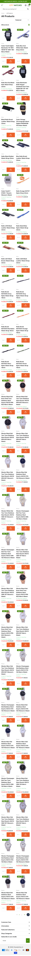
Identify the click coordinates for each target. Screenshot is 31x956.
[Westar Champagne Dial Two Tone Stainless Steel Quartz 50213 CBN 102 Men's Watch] (8, 767)
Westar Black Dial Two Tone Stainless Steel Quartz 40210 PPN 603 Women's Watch (22, 400)
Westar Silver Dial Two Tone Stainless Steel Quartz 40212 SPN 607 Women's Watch (7, 670)
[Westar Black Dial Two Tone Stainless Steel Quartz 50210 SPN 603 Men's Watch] (8, 422)
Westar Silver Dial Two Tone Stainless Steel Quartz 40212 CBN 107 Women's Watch (7, 592)
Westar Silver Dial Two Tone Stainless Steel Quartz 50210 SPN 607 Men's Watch (22, 437)
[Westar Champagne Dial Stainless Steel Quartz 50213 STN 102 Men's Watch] (8, 845)
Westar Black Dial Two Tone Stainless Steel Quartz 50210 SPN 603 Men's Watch (7, 437)
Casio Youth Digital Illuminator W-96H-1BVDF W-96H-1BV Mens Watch (7, 49)
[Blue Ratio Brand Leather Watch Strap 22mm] (23, 145)
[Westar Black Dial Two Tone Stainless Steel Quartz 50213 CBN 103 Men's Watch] (23, 767)
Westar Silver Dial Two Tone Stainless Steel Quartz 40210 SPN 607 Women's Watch (7, 476)
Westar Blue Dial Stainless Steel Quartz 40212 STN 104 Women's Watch (8, 744)
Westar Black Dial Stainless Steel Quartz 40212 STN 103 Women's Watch (23, 708)
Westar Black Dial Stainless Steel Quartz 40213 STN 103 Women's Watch (8, 895)
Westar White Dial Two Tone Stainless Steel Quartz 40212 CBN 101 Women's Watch (7, 515)
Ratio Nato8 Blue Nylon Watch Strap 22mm (22, 228)
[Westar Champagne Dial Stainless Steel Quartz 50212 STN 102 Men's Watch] (23, 655)
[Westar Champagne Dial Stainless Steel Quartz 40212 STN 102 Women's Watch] (8, 694)
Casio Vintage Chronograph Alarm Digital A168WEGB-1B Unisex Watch (22, 122)
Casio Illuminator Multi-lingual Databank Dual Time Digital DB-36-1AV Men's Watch (22, 86)
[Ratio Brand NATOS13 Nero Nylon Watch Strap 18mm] (8, 350)
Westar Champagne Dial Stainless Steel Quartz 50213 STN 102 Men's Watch (7, 859)
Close (15, 922)
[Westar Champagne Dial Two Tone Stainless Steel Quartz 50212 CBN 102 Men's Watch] (23, 500)
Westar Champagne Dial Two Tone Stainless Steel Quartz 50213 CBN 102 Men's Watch (7, 782)
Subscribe (28, 940)
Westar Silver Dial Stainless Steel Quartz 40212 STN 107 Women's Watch (22, 744)
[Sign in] (25, 5)
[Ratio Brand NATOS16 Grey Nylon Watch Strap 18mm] (23, 281)
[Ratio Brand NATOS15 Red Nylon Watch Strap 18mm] (8, 315)
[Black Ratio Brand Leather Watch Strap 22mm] (8, 108)
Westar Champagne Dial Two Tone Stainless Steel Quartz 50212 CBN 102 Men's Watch (22, 515)
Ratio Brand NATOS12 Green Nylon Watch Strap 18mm (22, 364)
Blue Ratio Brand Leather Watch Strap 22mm (23, 158)
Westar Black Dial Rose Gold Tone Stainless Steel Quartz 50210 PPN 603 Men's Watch (7, 400)
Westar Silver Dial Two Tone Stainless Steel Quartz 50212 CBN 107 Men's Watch (22, 553)
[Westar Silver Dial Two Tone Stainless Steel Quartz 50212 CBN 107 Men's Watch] (23, 538)
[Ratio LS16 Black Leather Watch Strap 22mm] (8, 215)
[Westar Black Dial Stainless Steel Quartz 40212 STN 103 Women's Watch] (23, 694)
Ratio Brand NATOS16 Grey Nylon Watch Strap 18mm (22, 295)
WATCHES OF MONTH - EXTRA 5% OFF (15, 1)
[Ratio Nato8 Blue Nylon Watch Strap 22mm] (23, 215)
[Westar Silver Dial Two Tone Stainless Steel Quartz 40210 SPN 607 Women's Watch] (8, 461)
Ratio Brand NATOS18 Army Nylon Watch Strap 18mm (7, 295)
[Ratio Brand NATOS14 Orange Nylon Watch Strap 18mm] (23, 315)
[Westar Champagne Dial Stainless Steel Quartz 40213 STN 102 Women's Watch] (23, 845)
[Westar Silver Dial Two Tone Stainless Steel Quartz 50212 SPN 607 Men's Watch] (23, 616)
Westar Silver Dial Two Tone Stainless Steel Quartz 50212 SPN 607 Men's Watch (22, 631)
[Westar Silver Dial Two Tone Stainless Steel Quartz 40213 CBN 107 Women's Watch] (8, 806)
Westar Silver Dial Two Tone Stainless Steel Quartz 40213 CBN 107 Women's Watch (7, 821)
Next (28, 914)
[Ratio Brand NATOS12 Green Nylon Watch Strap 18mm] (23, 350)
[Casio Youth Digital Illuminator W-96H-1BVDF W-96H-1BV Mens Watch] (8, 35)
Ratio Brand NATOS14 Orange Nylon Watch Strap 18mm (22, 329)
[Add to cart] (11, 61)
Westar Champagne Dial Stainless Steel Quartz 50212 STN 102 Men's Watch (22, 669)
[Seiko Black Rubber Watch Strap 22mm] (8, 145)
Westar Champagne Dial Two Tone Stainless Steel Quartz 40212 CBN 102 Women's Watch (8, 553)
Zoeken (28, 9)
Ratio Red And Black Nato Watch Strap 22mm (7, 84)
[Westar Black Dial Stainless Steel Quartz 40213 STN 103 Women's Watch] (8, 881)
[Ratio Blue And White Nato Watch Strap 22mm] (23, 35)
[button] (5, 59)
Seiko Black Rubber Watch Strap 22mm (7, 157)
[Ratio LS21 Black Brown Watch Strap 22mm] (8, 248)
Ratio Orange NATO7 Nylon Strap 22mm (23, 192)
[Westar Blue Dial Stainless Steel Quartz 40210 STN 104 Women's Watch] (23, 461)
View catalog (2, 5)
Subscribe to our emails (9, 937)
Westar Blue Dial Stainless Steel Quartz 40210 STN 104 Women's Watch (23, 475)
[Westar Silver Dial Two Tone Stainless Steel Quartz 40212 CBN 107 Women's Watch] (8, 577)
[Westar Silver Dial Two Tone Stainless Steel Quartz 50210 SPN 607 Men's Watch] (23, 422)
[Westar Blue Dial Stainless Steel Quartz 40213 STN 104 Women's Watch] (23, 881)
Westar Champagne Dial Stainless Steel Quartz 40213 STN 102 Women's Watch (22, 859)
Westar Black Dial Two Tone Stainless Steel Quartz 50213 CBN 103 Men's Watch (22, 782)
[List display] (29, 25)
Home (2, 13)
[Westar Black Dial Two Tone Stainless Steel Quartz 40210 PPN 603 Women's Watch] (23, 385)
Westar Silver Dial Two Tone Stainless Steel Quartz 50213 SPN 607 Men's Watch (22, 821)
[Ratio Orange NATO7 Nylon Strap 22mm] (23, 180)
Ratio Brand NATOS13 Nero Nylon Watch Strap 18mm (7, 364)
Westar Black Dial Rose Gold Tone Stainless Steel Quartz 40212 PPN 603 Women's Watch (7, 632)
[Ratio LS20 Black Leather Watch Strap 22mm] (23, 248)
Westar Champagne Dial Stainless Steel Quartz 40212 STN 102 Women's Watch (8, 708)
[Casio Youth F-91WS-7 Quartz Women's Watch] (8, 180)
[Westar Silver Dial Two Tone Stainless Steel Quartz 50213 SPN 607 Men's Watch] (23, 806)
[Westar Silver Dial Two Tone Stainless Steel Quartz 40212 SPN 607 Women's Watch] (8, 655)
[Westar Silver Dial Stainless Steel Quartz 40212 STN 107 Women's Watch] (23, 730)
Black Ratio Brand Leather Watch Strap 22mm (8, 121)
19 (24, 914)
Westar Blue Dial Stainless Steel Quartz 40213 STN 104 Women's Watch (23, 895)
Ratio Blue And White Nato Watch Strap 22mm (22, 48)
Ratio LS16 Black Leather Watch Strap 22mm (8, 228)
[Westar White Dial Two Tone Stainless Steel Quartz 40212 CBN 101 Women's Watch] (8, 500)
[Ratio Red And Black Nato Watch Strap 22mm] (8, 71)
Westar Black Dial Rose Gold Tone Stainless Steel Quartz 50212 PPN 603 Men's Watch (22, 592)
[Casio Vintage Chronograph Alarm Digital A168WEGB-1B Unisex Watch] (23, 108)
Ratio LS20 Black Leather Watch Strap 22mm (23, 261)
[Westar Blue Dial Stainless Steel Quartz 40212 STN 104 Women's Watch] (8, 730)
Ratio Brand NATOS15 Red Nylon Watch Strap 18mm (7, 328)
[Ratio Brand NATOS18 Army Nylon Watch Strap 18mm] (8, 281)
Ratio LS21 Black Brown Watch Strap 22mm (7, 261)
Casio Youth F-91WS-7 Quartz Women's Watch (6, 193)
